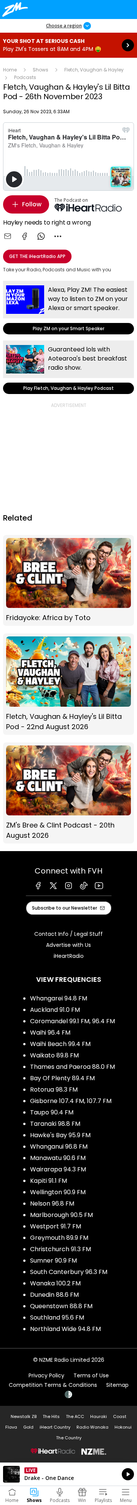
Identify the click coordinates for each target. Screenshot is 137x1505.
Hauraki (98, 1416)
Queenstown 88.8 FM (61, 1306)
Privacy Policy (46, 1375)
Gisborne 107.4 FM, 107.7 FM (71, 1101)
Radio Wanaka (92, 1427)
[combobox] (57, 236)
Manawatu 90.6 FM (58, 1158)
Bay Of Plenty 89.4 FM (62, 1078)
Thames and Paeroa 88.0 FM (72, 1066)
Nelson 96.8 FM (52, 1203)
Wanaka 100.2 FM (55, 1283)
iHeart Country (55, 1427)
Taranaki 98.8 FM (55, 1123)
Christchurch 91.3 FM (60, 1249)
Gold (28, 1427)
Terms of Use (91, 1375)
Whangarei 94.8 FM (58, 998)
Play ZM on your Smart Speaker (68, 307)
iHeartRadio (69, 956)
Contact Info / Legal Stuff (68, 934)
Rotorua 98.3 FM (54, 1089)
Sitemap (117, 1385)
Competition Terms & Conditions (53, 1385)
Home (10, 69)
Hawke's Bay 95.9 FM (60, 1135)
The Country (68, 1438)
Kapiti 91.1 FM (48, 1180)
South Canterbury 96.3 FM (68, 1272)
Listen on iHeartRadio (68, 1474)
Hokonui (123, 1427)
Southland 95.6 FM (57, 1317)
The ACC (75, 1416)
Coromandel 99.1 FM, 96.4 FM (72, 1021)
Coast (119, 1416)
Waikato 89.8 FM (54, 1055)
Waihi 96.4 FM (50, 1032)
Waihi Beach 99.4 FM (60, 1044)
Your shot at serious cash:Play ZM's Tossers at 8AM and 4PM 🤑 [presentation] (68, 45)
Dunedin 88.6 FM (54, 1294)
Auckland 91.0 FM (55, 1009)
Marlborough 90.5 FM (61, 1215)
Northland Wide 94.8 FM (65, 1329)
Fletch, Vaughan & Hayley (94, 69)
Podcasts (25, 77)
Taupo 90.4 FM (51, 1112)
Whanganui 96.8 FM (59, 1146)
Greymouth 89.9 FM (59, 1237)
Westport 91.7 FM (55, 1226)
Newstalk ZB (24, 1416)
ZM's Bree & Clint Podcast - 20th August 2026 (68, 793)
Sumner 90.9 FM (53, 1260)
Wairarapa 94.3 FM (58, 1169)
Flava (11, 1427)
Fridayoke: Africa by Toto (68, 580)
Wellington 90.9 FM (58, 1192)
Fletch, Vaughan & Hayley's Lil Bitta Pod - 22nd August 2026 (68, 684)
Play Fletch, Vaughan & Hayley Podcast (68, 367)
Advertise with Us (68, 945)
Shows (40, 69)
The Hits (51, 1416)
